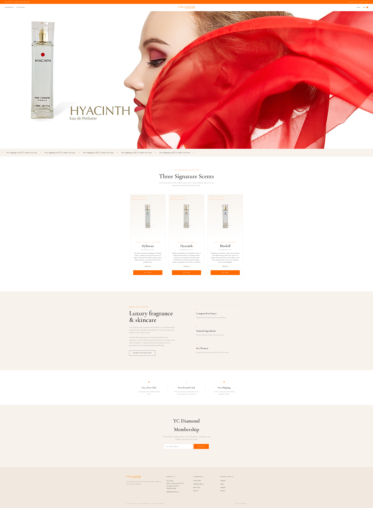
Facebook (222, 481)
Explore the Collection (142, 353)
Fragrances (9, 7)
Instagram (223, 487)
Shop (358, 7)
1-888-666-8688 (363, 2)
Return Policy (196, 487)
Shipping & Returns (198, 484)
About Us (195, 491)
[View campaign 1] (182, 146)
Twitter (222, 484)
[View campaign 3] (187, 146)
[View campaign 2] (184, 146)
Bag (365, 7)
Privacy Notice (197, 481)
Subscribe (201, 446)
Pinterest (222, 491)
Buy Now (147, 272)
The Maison (21, 7)
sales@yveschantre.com (172, 492)
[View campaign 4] (190, 146)
